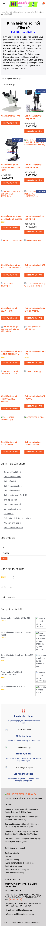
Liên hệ (8, 856)
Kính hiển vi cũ (10, 481)
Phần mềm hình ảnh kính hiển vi (17, 518)
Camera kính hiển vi (12, 472)
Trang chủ (4, 12)
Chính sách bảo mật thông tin (17, 869)
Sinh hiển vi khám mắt (13, 527)
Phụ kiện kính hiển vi (12, 523)
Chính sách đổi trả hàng (14, 873)
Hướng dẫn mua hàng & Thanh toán (19, 863)
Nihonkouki (8, 514)
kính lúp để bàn (10, 500)
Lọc (4, 558)
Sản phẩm (14, 12)
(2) (7, 577)
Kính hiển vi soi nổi (26, 12)
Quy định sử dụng (12, 860)
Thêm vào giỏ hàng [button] (10, 123)
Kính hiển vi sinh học (13, 486)
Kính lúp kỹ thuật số (12, 504)
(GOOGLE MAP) (15, 899)
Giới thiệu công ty (12, 853)
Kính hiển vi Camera (12, 477)
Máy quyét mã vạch (12, 509)
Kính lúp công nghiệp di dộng (16, 495)
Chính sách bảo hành (13, 866)
